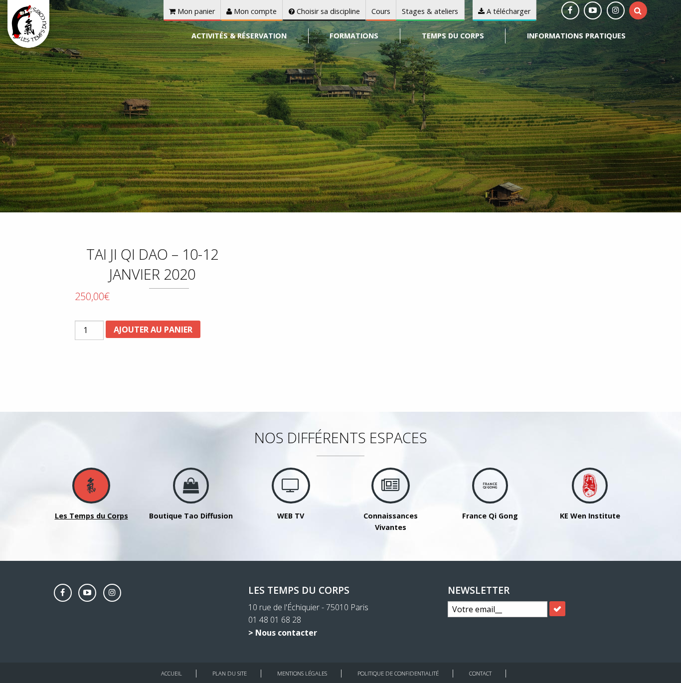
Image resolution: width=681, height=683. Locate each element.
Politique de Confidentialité (398, 673)
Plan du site (229, 673)
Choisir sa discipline (327, 11)
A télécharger (507, 11)
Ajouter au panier (153, 329)
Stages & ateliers (430, 11)
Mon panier (195, 11)
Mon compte (254, 11)
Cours (380, 11)
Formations (354, 35)
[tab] (638, 10)
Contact (480, 673)
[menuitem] (239, 35)
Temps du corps (453, 35)
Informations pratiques (576, 35)
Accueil (171, 673)
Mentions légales (302, 673)
